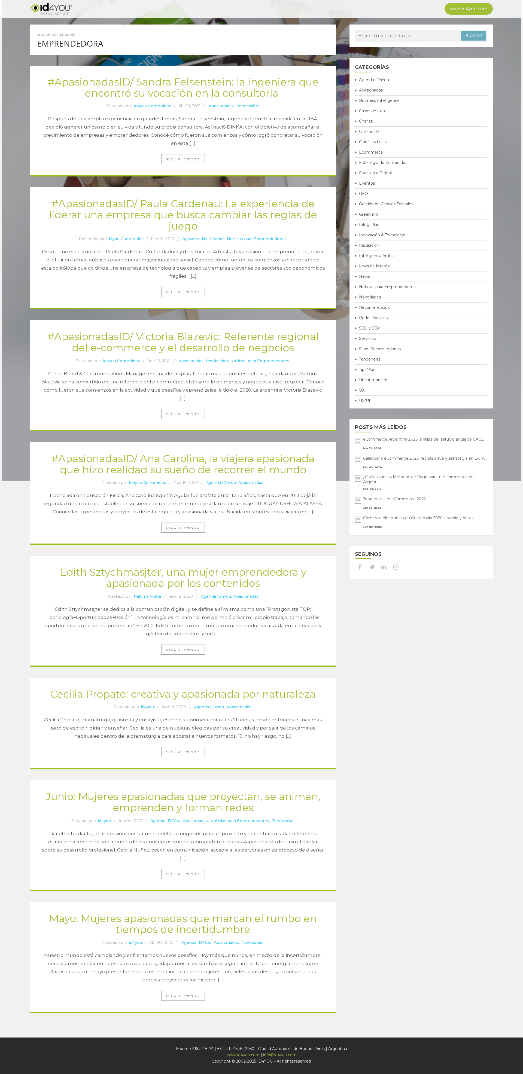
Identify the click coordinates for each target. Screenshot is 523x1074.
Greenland (369, 214)
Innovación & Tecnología (382, 235)
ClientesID (369, 131)
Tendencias (283, 820)
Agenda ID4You (221, 482)
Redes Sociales (373, 317)
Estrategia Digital (375, 172)
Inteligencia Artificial (378, 255)
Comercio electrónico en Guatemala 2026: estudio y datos (418, 517)
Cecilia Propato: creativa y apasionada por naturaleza (183, 694)
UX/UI (364, 400)
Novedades (252, 942)
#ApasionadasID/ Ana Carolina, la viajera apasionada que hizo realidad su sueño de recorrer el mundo (183, 464)
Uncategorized (373, 379)
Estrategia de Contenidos (383, 162)
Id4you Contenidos (152, 105)
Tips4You (367, 369)
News (364, 276)
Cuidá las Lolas (373, 141)
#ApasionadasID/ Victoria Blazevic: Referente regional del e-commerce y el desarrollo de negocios (183, 342)
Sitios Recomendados (380, 348)
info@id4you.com (280, 1054)
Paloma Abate (147, 596)
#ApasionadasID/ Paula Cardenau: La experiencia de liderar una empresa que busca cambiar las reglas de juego (183, 214)
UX (361, 390)
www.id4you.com (468, 8)
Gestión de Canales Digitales (386, 204)
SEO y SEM (370, 328)
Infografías (369, 224)
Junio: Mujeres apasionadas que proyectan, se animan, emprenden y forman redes (183, 802)
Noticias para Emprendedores (256, 238)
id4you (147, 706)
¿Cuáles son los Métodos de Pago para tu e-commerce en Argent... (418, 479)
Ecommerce (371, 152)
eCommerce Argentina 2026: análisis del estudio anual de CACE (423, 439)
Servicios (367, 338)
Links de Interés (374, 266)
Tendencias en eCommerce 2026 (394, 498)
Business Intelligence (379, 100)
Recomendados (374, 307)
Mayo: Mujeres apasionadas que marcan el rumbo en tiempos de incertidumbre (183, 924)
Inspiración (247, 105)
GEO (363, 193)
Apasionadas (221, 105)
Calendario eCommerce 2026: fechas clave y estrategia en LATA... (425, 458)
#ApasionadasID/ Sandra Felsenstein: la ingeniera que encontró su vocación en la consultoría (183, 87)
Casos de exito (373, 110)
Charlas (217, 238)
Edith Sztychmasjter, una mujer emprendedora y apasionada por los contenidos (183, 577)
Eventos (367, 183)
